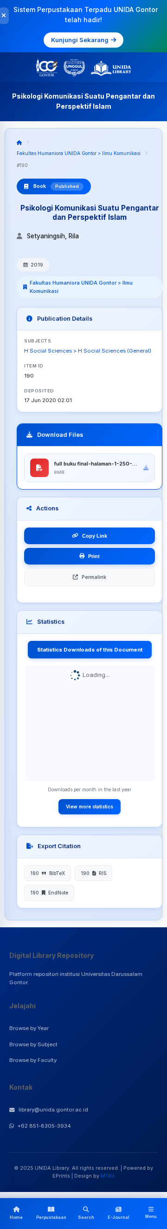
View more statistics (89, 806)
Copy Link (94, 536)
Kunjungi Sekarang (80, 39)
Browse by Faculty (33, 1060)
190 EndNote (49, 892)
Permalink (94, 577)
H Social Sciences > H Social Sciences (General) (87, 351)
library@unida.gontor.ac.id (53, 1109)
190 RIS (93, 873)
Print (94, 556)
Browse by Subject (33, 1044)
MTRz (108, 1176)
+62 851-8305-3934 (44, 1126)
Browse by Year (29, 1028)
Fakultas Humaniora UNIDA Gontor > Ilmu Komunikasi (79, 153)
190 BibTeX (47, 873)
